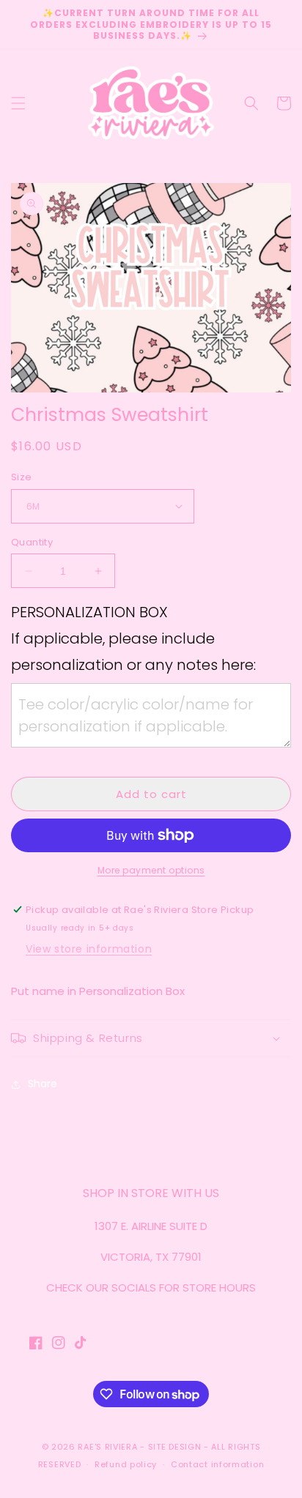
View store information (89, 949)
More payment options (151, 870)
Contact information (217, 1464)
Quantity (32, 542)
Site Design (175, 1447)
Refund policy (126, 1464)
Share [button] (42, 1083)
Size (21, 477)
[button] (18, 103)
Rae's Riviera (107, 1447)
